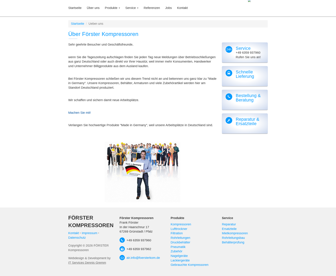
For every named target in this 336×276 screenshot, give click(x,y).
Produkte (111, 8)
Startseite (75, 8)
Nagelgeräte (179, 256)
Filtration (177, 233)
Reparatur (229, 224)
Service (131, 8)
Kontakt (182, 8)
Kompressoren (181, 224)
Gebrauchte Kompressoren (189, 265)
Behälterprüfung (233, 242)
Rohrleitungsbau (233, 238)
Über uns (93, 8)
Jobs (168, 8)
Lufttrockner (179, 229)
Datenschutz (77, 237)
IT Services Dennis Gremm (87, 262)
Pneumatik (178, 247)
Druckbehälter (180, 242)
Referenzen (152, 8)
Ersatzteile (229, 229)
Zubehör (176, 251)
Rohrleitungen (180, 238)
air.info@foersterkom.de (143, 258)
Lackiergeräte (180, 260)
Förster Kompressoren (91, 221)
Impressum (89, 233)
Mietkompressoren (235, 233)
